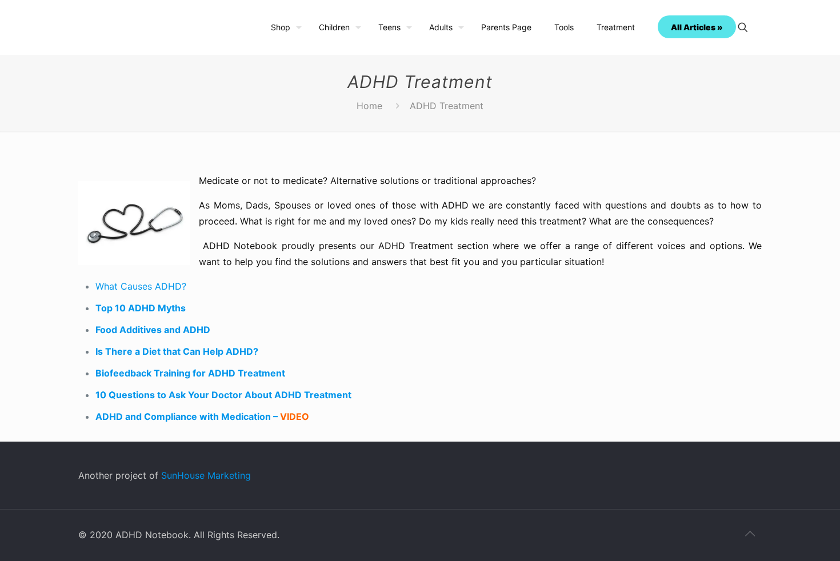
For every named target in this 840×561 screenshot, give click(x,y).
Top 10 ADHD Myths (140, 308)
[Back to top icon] (750, 534)
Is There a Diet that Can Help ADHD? (176, 351)
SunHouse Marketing (206, 475)
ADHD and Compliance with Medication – (202, 416)
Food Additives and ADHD (152, 329)
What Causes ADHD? (140, 286)
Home (369, 105)
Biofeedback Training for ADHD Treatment (190, 373)
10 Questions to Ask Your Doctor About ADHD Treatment (223, 394)
